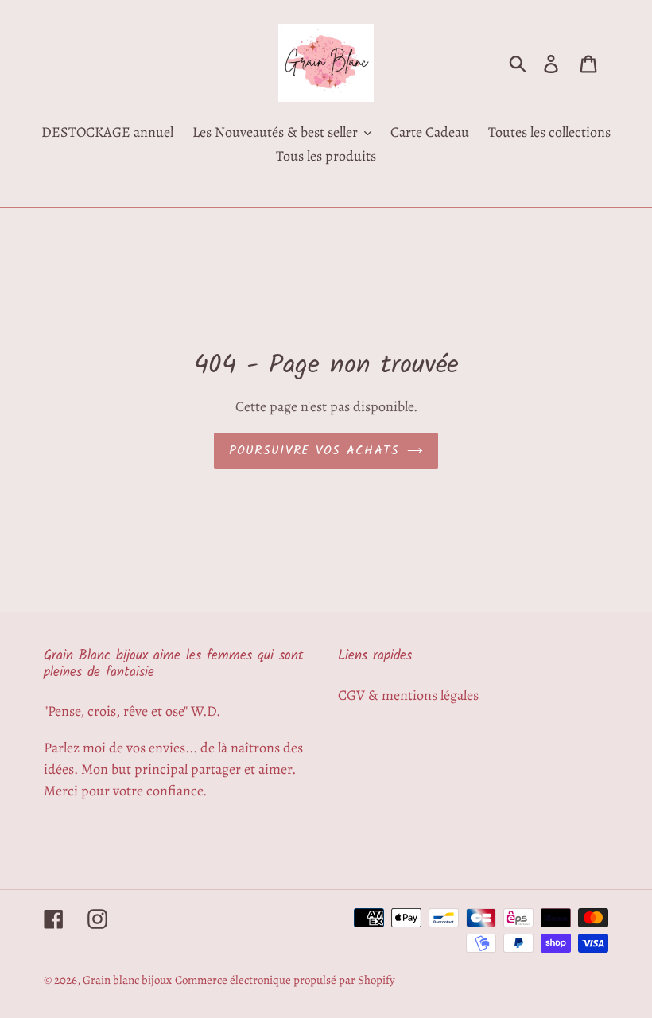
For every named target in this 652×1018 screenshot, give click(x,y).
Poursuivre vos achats (314, 450)
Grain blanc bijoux (127, 980)
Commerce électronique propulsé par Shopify (285, 980)
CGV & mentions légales (408, 695)
